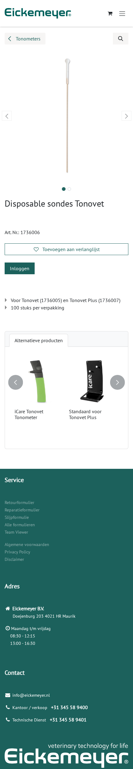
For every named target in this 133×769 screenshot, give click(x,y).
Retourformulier (19, 502)
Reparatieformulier (22, 510)
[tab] (38, 340)
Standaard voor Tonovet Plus (85, 414)
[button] (120, 38)
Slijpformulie (17, 517)
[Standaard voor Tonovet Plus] (93, 381)
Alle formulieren (20, 524)
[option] (66, 398)
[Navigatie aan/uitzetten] (122, 13)
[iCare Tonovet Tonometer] (39, 381)
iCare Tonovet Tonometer (29, 414)
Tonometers (28, 39)
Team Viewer (16, 532)
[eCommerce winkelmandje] (110, 13)
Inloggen (19, 268)
